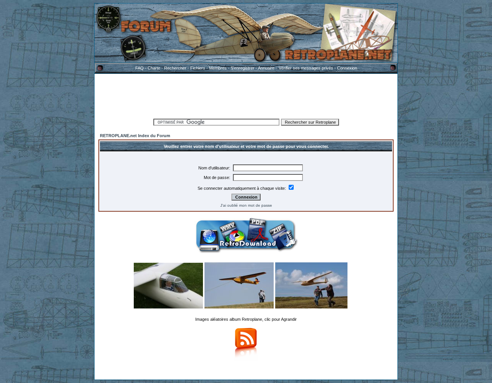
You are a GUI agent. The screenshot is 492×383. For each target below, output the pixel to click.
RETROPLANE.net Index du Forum (135, 135)
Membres (218, 68)
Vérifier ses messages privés (306, 68)
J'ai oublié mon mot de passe (246, 205)
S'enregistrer (242, 68)
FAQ (139, 68)
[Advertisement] (246, 95)
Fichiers (197, 68)
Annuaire (266, 68)
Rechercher (175, 68)
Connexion (347, 68)
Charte (154, 68)
